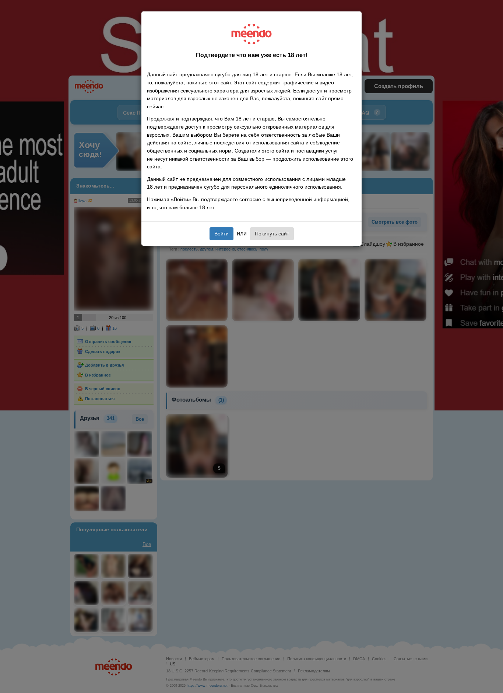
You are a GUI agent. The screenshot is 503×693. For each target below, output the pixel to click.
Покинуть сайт (272, 234)
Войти (221, 234)
